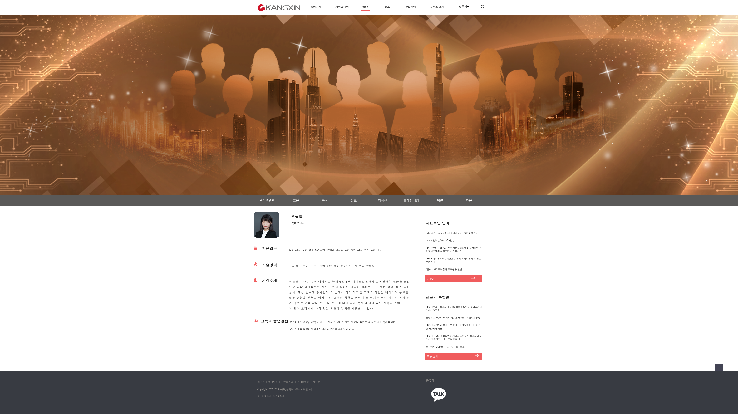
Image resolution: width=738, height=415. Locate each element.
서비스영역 (342, 6)
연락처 (261, 381)
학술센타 (410, 6)
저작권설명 (303, 381)
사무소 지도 (287, 381)
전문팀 (365, 6)
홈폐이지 (315, 6)
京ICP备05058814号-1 (270, 396)
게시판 (316, 381)
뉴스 (387, 6)
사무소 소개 (437, 6)
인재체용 (273, 381)
